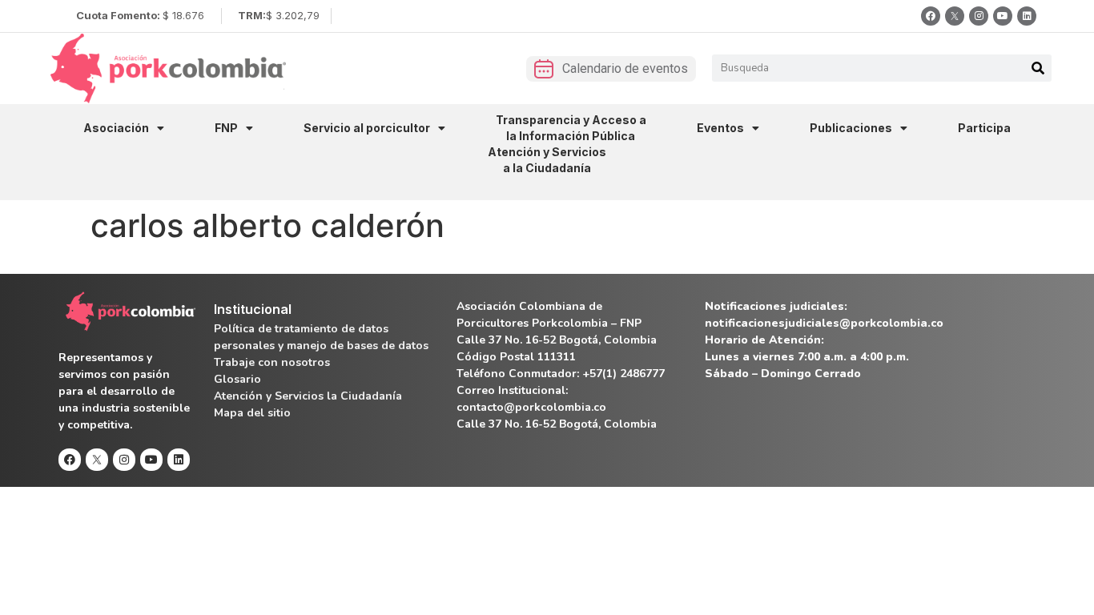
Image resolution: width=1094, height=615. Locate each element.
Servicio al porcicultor (367, 128)
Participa (984, 128)
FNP (226, 128)
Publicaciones (851, 128)
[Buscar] (1038, 68)
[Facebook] (930, 16)
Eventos (720, 128)
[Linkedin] (1026, 16)
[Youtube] (1002, 16)
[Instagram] (978, 16)
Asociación (116, 128)
